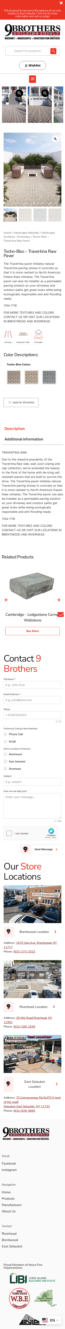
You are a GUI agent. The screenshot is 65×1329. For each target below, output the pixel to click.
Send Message (43, 849)
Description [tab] (15, 428)
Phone (7, 709)
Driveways (23, 236)
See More (32, 631)
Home (7, 232)
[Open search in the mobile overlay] (32, 50)
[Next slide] (58, 600)
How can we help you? (15, 791)
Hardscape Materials (26, 232)
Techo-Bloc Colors (19, 364)
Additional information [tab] (24, 439)
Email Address (12, 694)
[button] (32, 79)
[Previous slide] (6, 600)
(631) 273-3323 (24, 952)
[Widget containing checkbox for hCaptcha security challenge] (31, 833)
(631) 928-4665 (24, 1111)
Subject (8, 776)
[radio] (14, 377)
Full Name (10, 679)
